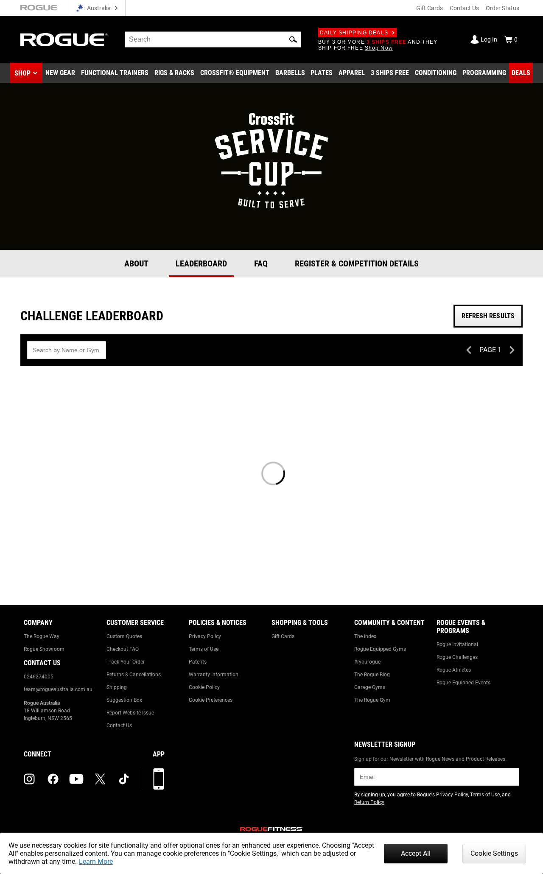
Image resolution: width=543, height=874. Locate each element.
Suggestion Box (124, 700)
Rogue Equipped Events (463, 683)
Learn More (96, 861)
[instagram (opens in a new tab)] (29, 779)
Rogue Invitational (457, 644)
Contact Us (464, 8)
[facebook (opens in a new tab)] (53, 779)
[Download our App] (158, 779)
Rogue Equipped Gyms (380, 649)
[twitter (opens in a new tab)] (100, 779)
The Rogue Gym (372, 700)
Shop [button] (22, 73)
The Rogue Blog (372, 675)
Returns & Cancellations (133, 675)
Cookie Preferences (210, 700)
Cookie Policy (204, 687)
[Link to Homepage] (64, 39)
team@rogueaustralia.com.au (58, 689)
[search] (213, 39)
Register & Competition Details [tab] (357, 263)
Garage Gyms (369, 687)
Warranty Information (213, 675)
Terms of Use (203, 649)
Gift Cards (429, 8)
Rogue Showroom (44, 649)
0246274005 (38, 677)
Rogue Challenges (457, 657)
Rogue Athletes (454, 670)
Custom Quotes (124, 636)
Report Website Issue (130, 713)
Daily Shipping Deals (354, 33)
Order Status (502, 8)
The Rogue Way (41, 636)
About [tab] (136, 263)
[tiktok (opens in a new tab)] (123, 779)
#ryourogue (367, 662)
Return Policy (369, 802)
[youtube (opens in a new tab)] (76, 779)
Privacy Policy (205, 636)
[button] (293, 39)
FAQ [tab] (261, 263)
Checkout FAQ (122, 649)
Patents (198, 662)
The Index (365, 636)
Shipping (116, 687)
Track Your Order (125, 662)
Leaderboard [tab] (201, 263)
